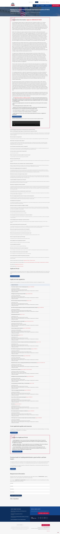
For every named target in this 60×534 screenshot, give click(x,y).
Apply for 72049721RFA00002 (27, 328)
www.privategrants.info (47, 527)
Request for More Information (16, 495)
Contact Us (47, 5)
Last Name (11, 486)
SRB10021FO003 (25, 13)
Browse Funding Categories (22, 519)
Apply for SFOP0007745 (41, 307)
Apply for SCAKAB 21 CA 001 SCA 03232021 (26, 369)
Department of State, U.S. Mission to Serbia (17, 13)
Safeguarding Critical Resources (19, 264)
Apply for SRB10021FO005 (27, 355)
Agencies (38, 5)
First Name (11, 483)
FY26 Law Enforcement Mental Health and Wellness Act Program (20, 516)
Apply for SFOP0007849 (39, 417)
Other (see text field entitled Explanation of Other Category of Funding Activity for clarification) (26, 12)
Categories (42, 5)
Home (34, 5)
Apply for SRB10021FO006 (30, 376)
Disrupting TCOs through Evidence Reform (16, 513)
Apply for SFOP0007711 (34, 348)
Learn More (13, 468)
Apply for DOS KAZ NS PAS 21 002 (29, 321)
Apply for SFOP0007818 (28, 390)
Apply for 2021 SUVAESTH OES (41, 362)
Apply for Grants (56, 5)
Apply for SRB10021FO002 (29, 293)
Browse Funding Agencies (14, 519)
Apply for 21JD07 (29, 300)
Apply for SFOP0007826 (31, 286)
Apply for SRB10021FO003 (34, 19)
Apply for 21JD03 (32, 383)
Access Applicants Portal (17, 451)
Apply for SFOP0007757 (29, 397)
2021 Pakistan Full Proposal (19, 266)
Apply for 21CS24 (22, 314)
